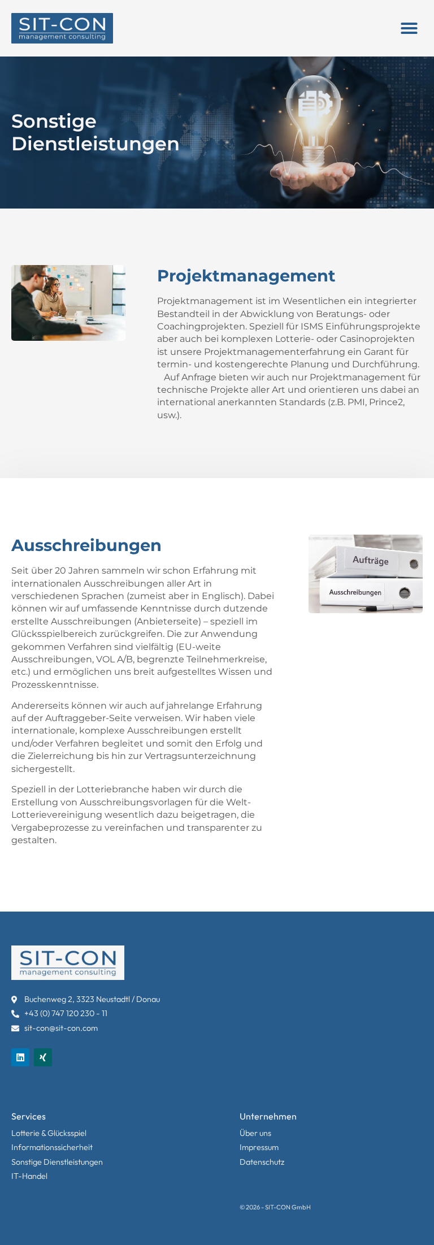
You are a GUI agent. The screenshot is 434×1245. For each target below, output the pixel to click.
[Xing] (43, 1057)
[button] (409, 28)
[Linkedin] (20, 1057)
